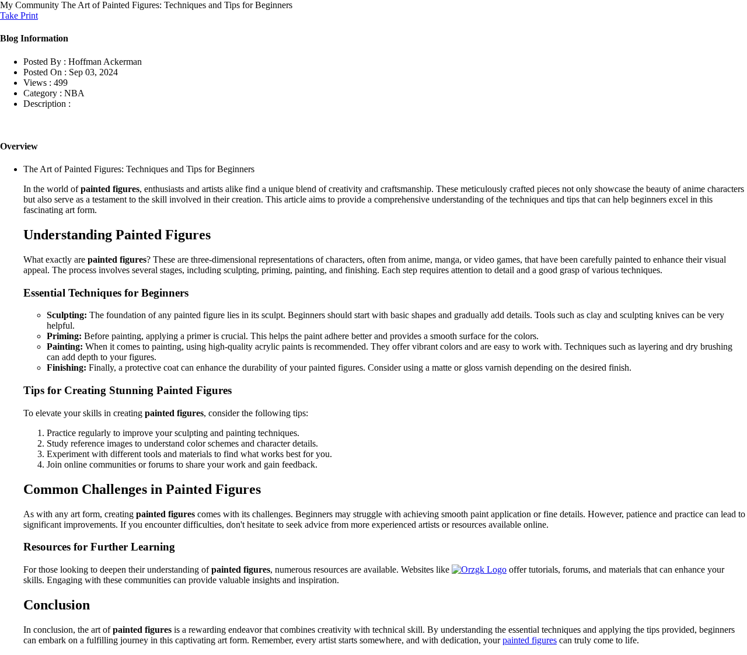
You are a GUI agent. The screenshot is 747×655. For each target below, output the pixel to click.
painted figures (529, 640)
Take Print (19, 15)
